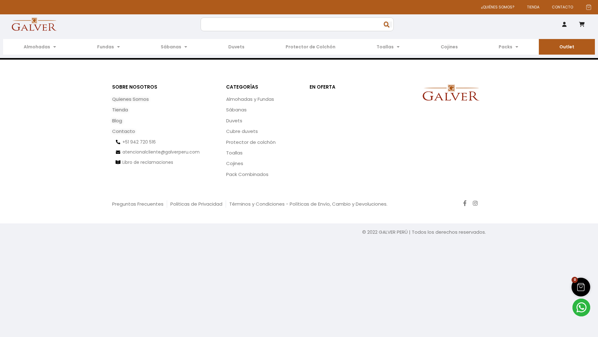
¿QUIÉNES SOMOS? (498, 7)
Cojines (449, 47)
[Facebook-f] (465, 203)
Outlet (566, 47)
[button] (581, 287)
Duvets (236, 47)
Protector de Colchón (310, 47)
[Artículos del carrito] (588, 7)
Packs (505, 47)
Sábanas (171, 47)
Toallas (385, 47)
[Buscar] (388, 24)
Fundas (105, 47)
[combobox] (297, 24)
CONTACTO (562, 7)
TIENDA (533, 7)
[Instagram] (475, 203)
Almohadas (37, 47)
